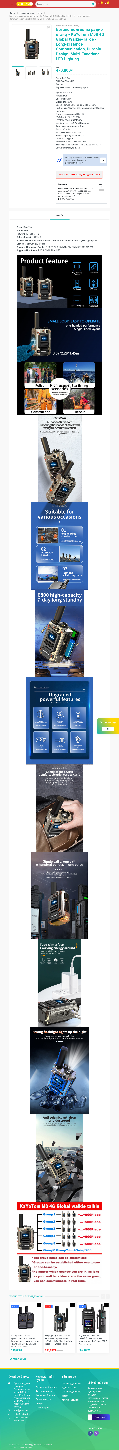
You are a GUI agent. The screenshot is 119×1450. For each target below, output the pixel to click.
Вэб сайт (13, 1447)
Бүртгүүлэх (101, 1417)
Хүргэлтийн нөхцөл (45, 1391)
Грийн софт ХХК (25, 1447)
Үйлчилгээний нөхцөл (46, 1387)
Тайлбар (59, 215)
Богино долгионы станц (31, 13)
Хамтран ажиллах (70, 1400)
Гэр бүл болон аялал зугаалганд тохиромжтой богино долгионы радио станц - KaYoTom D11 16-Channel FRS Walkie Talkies (25, 1341)
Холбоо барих (42, 1407)
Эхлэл (12, 13)
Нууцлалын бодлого (45, 1395)
